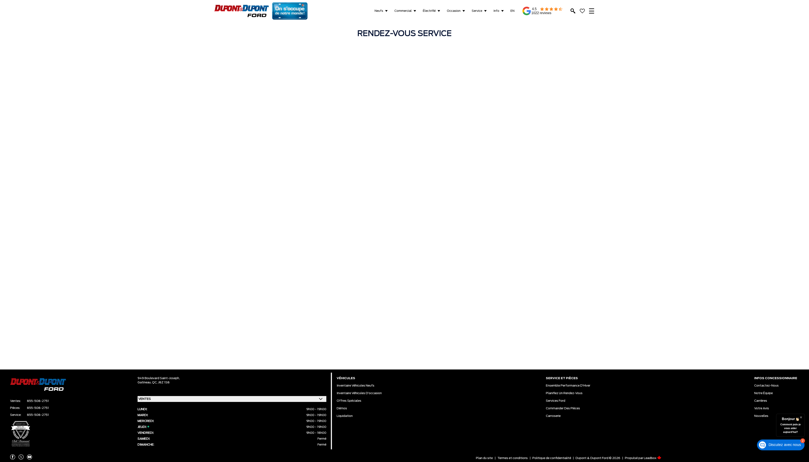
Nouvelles (761, 416)
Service (477, 10)
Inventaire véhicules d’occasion (359, 393)
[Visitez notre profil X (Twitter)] (21, 456)
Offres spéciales (349, 400)
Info (496, 10)
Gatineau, (145, 382)
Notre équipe (763, 393)
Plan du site (484, 458)
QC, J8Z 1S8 (161, 382)
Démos (342, 408)
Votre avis (761, 408)
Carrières (760, 400)
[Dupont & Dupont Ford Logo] (241, 11)
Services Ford (555, 400)
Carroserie (553, 416)
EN (512, 10)
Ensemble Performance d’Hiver (568, 385)
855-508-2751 (38, 401)
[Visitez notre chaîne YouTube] (29, 456)
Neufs (379, 10)
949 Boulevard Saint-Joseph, (159, 378)
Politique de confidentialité (551, 458)
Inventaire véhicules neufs (355, 385)
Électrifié (429, 10)
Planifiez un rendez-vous (564, 393)
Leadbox (650, 458)
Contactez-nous (766, 385)
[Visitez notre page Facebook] (12, 456)
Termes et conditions (512, 458)
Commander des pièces (563, 408)
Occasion (454, 10)
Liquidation (345, 416)
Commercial (403, 10)
